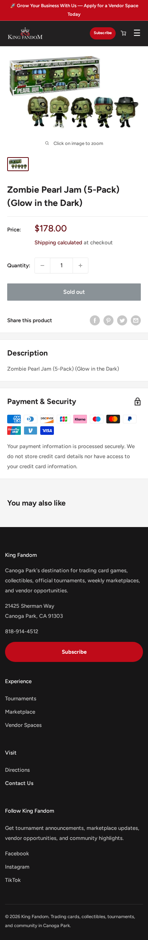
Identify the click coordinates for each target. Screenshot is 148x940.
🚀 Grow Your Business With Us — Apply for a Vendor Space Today (74, 10)
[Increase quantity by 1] (80, 265)
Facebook (17, 853)
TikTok (13, 880)
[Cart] (123, 33)
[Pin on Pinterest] (108, 320)
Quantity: (18, 265)
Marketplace (20, 712)
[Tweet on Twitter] (122, 320)
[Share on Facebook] (95, 320)
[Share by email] (136, 320)
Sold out (74, 291)
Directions (17, 770)
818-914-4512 (21, 631)
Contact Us (19, 783)
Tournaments (20, 698)
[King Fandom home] (25, 33)
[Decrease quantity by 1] (42, 265)
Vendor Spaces (23, 725)
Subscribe (103, 32)
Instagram (17, 867)
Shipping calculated (58, 242)
